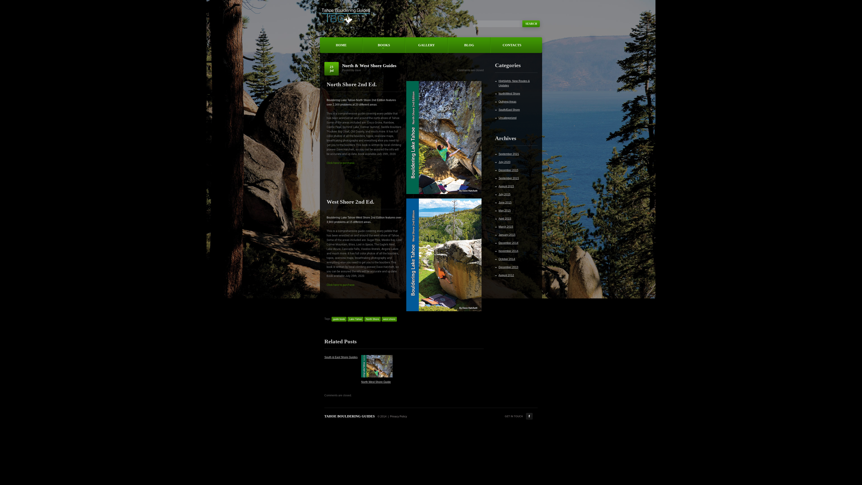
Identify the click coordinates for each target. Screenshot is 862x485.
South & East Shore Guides (341, 357)
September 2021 (509, 154)
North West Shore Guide (376, 382)
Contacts (512, 45)
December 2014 (508, 243)
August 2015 (506, 186)
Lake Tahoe (355, 319)
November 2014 (508, 251)
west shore (389, 319)
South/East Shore (509, 109)
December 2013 (508, 267)
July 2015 (504, 194)
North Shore (372, 319)
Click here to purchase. (341, 163)
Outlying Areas (507, 101)
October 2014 (507, 259)
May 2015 (505, 210)
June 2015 (505, 202)
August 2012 (506, 275)
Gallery (426, 45)
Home (341, 45)
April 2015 (505, 218)
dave (358, 70)
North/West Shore (509, 93)
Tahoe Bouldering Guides (349, 416)
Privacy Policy (398, 416)
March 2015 (506, 226)
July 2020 (504, 162)
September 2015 (509, 178)
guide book (339, 319)
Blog (469, 45)
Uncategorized (508, 117)
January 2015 (507, 234)
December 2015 (508, 170)
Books (376, 48)
